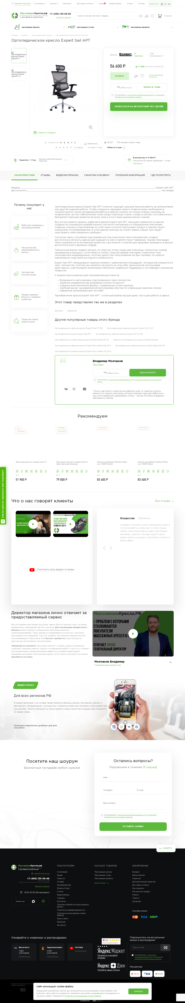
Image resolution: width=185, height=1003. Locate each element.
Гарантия (136, 878)
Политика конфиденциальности (71, 910)
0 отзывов (78, 147)
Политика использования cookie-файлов (71, 914)
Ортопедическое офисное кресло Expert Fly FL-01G (119, 334)
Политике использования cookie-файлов (83, 996)
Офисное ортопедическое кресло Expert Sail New (135, 340)
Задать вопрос (148, 372)
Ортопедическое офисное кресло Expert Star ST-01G (79, 328)
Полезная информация (130, 175)
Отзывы (141, 3)
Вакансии (61, 922)
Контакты (61, 901)
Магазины (67, 3)
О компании (39, 3)
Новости (61, 878)
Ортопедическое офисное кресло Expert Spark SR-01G (140, 345)
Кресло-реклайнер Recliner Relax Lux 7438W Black (153, 463)
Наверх (167, 848)
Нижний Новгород (22, 3)
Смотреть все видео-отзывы (55, 569)
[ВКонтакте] (60, 142)
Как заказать (138, 888)
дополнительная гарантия (156, 76)
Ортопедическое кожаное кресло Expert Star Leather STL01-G (83, 351)
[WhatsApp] (75, 142)
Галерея (61, 898)
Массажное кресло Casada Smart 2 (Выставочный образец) (72, 463)
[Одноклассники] (64, 142)
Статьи (130, 3)
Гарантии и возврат (97, 175)
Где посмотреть (161, 175)
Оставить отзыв (95, 147)
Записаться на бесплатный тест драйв (138, 107)
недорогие (72, 311)
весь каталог (100, 883)
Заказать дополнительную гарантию (50, 160)
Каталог (53, 3)
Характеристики (24, 175)
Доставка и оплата (85, 3)
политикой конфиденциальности (140, 95)
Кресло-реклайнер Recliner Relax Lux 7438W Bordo (112, 463)
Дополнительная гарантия (143, 882)
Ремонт (135, 895)
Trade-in (135, 898)
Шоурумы (136, 901)
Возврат (136, 872)
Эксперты (61, 925)
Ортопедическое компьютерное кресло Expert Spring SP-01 (82, 340)
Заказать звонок (63, 17)
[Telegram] (67, 142)
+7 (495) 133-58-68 (60, 14)
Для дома (59, 311)
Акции (101, 3)
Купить (119, 76)
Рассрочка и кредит (141, 891)
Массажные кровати (104, 878)
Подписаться (24, 956)
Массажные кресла (103, 872)
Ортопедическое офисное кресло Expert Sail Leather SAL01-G (83, 345)
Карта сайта (62, 918)
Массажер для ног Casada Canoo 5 (31, 462)
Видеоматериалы (67, 175)
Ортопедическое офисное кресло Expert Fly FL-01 (130, 328)
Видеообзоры (115, 3)
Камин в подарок (47, 133)
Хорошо (138, 991)
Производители (64, 885)
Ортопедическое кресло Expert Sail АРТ (73, 334)
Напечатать (92, 144)
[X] (71, 142)
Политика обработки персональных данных (73, 906)
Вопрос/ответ (63, 888)
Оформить (137, 163)
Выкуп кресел (138, 875)
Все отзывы (163, 501)
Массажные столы (103, 875)
